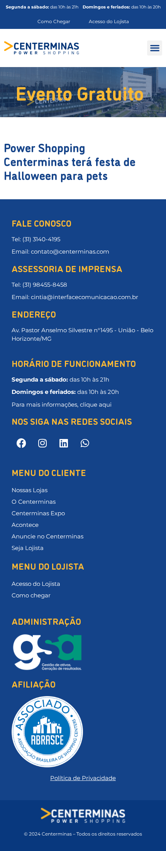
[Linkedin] (63, 442)
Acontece (25, 524)
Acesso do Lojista (36, 583)
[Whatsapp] (85, 442)
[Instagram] (42, 442)
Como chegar (31, 595)
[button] (154, 48)
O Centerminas (34, 501)
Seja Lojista (28, 548)
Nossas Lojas (29, 490)
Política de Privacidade (83, 778)
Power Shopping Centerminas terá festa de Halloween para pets (70, 161)
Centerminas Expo (38, 513)
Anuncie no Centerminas (47, 536)
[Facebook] (21, 442)
